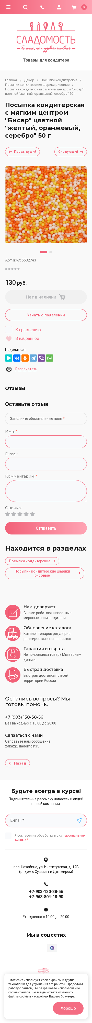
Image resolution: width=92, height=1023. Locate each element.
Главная (11, 80)
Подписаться (79, 820)
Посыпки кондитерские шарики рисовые (37, 85)
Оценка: (13, 508)
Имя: (11, 432)
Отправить (46, 528)
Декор (29, 80)
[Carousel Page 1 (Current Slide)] (43, 252)
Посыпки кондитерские (59, 80)
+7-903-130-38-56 (46, 891)
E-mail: (11, 454)
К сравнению (28, 329)
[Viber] (41, 358)
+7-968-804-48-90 (46, 896)
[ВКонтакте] (16, 358)
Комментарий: (21, 476)
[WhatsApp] (49, 358)
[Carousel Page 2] (50, 252)
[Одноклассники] (25, 358)
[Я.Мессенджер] (8, 358)
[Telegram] (33, 358)
